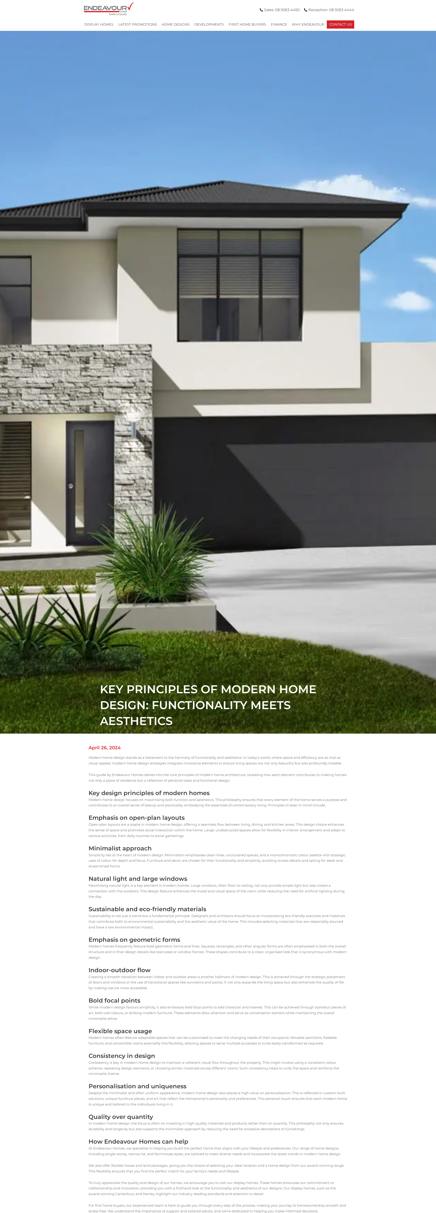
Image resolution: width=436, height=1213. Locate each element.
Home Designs (175, 24)
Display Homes (98, 24)
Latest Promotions (137, 24)
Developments (209, 24)
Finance (279, 24)
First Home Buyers (247, 24)
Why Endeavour (308, 24)
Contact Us (340, 24)
